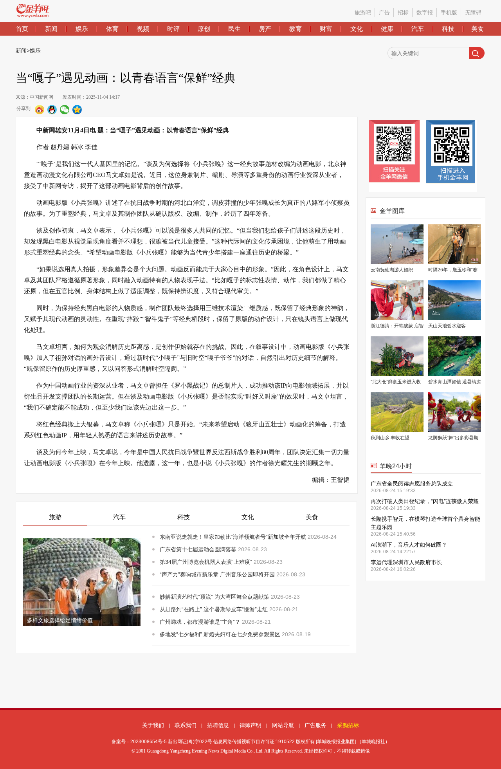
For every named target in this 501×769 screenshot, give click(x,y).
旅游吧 (363, 12)
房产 (265, 28)
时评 (173, 28)
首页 (22, 28)
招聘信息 (218, 725)
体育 (112, 28)
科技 (448, 28)
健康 (387, 28)
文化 (356, 28)
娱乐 (82, 28)
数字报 (424, 12)
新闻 (51, 28)
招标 (403, 12)
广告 (384, 12)
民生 (234, 28)
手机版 (449, 12)
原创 (204, 28)
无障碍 (473, 12)
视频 (143, 28)
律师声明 (250, 725)
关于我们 (153, 725)
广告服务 (315, 725)
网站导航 (283, 725)
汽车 (417, 28)
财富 (326, 28)
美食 (477, 28)
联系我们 (185, 725)
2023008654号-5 (148, 741)
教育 (295, 28)
